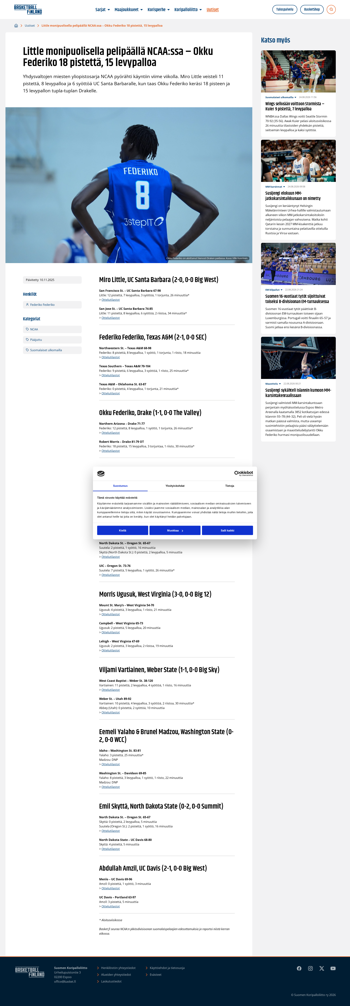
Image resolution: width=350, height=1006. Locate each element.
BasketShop (312, 9)
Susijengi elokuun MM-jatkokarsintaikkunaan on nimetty (292, 196)
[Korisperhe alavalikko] (168, 10)
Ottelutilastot (111, 300)
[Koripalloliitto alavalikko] (201, 10)
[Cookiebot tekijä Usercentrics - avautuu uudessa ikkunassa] (237, 473)
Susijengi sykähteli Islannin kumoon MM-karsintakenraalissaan (298, 393)
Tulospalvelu (284, 9)
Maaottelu (271, 383)
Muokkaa (173, 530)
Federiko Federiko (42, 305)
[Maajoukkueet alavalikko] (141, 10)
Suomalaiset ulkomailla (46, 350)
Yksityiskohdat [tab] (175, 485)
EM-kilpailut (272, 289)
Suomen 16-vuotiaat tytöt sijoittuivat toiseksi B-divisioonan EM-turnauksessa (297, 299)
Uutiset (30, 26)
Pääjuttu (36, 340)
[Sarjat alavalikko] (108, 10)
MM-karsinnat (273, 186)
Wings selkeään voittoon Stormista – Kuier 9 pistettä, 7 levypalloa (294, 106)
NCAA (34, 329)
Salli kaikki (227, 530)
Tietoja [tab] (229, 485)
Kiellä (122, 530)
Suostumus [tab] (120, 485)
